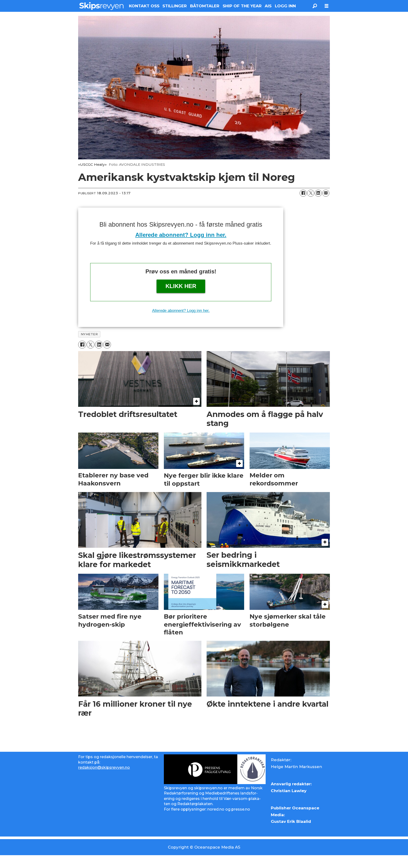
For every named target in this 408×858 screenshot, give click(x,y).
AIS (268, 6)
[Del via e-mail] (325, 193)
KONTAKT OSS (144, 6)
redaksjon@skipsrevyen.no (104, 767)
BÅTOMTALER (204, 6)
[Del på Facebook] (303, 193)
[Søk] (315, 6)
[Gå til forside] (101, 6)
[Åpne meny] (326, 6)
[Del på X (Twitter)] (310, 193)
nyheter (89, 334)
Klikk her (181, 286)
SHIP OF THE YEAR (242, 6)
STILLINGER (174, 6)
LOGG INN (285, 6)
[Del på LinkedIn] (318, 193)
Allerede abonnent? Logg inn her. (180, 235)
